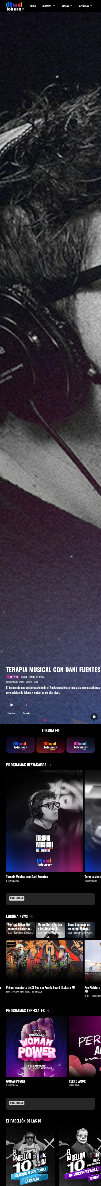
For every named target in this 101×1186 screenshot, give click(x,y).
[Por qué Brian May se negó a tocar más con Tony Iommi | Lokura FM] (20, 930)
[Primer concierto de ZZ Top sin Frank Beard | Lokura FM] (44, 961)
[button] (49, 6)
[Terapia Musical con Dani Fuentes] (44, 821)
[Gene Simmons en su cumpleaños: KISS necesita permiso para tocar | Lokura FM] (80, 930)
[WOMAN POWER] (36, 1046)
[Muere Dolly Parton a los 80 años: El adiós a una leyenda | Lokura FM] (50, 930)
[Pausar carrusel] (94, 717)
